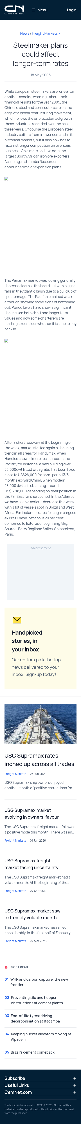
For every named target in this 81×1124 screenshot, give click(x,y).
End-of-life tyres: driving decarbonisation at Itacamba (35, 1018)
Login (71, 9)
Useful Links (16, 1085)
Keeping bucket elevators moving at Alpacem (41, 1037)
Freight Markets (45, 33)
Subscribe (14, 1078)
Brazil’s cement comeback (32, 1052)
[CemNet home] (14, 9)
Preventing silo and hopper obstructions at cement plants (37, 1000)
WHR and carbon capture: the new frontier (39, 982)
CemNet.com (18, 1092)
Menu (42, 9)
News (24, 33)
